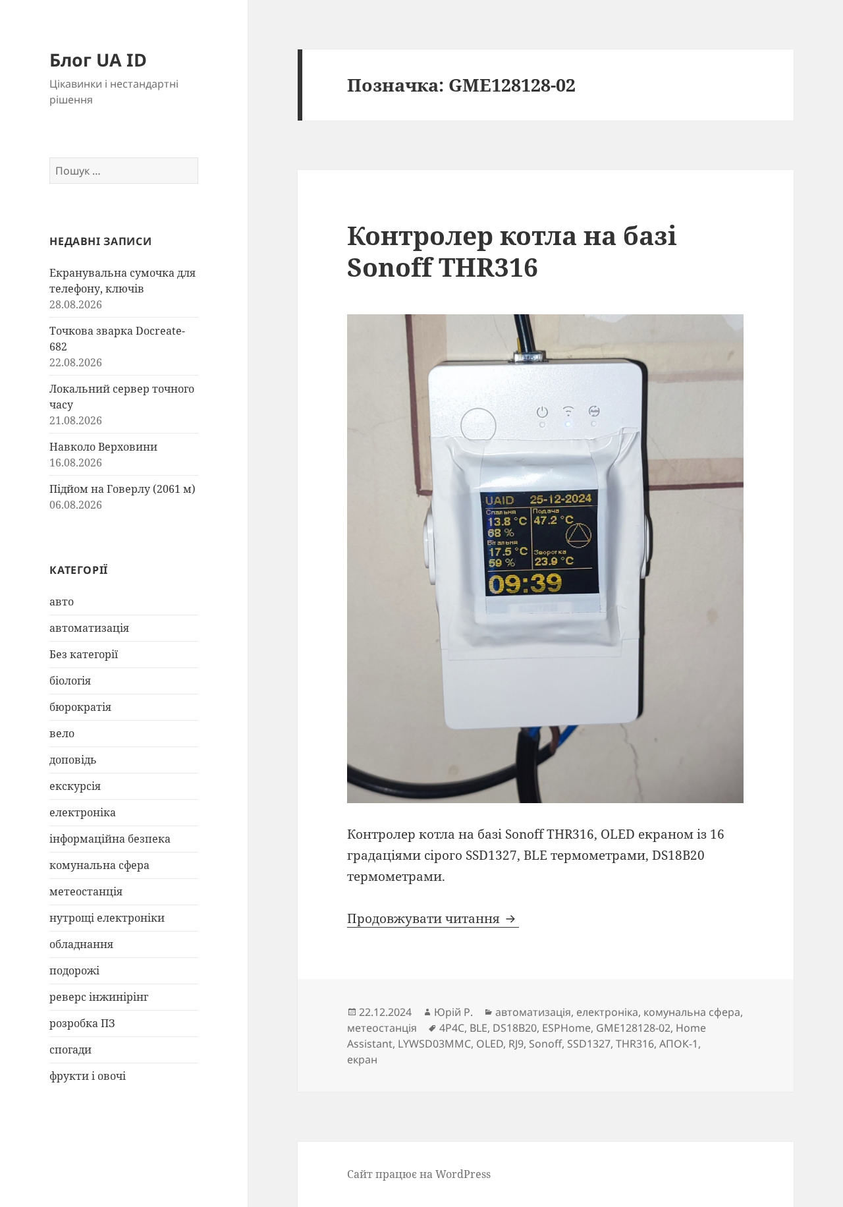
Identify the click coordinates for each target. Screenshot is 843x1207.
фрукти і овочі (87, 1076)
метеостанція (85, 891)
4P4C (451, 1028)
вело (61, 733)
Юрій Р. (453, 1012)
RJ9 (516, 1043)
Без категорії (83, 654)
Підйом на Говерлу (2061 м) (122, 489)
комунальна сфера (99, 865)
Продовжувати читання (433, 918)
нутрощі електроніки (107, 918)
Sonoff (545, 1043)
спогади (70, 1049)
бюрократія (80, 707)
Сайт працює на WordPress (419, 1174)
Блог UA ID (98, 59)
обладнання (81, 944)
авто (61, 601)
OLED (489, 1043)
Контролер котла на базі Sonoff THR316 (512, 250)
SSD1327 (589, 1043)
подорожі (74, 970)
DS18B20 (515, 1028)
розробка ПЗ (82, 1023)
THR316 (635, 1043)
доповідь (73, 759)
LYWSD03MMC (434, 1043)
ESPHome (566, 1028)
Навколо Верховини (103, 446)
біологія (70, 680)
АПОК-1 (678, 1043)
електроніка (82, 812)
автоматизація (89, 628)
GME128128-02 (633, 1028)
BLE (478, 1028)
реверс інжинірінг (98, 997)
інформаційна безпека (110, 838)
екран (362, 1059)
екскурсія (75, 786)
